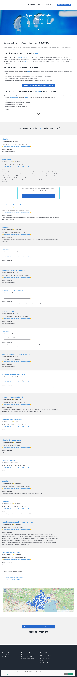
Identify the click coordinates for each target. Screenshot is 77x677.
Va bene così (70, 674)
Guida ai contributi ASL (45, 655)
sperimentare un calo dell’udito (23, 57)
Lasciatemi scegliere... (6, 674)
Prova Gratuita (5, 656)
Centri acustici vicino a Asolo (13, 579)
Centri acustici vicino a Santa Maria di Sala (17, 575)
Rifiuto (66, 674)
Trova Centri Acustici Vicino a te (13, 38)
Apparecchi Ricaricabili (26, 656)
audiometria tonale (44, 95)
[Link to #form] (38, 29)
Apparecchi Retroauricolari (27, 658)
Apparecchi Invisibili (26, 654)
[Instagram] (4, 670)
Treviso (24, 38)
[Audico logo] (8, 3)
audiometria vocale (35, 95)
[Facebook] (2, 670)
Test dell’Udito (5, 654)
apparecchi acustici (13, 97)
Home (5, 38)
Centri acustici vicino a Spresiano (14, 577)
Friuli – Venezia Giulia (45, 662)
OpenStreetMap (63, 611)
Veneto (21, 38)
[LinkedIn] (6, 670)
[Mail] (8, 670)
